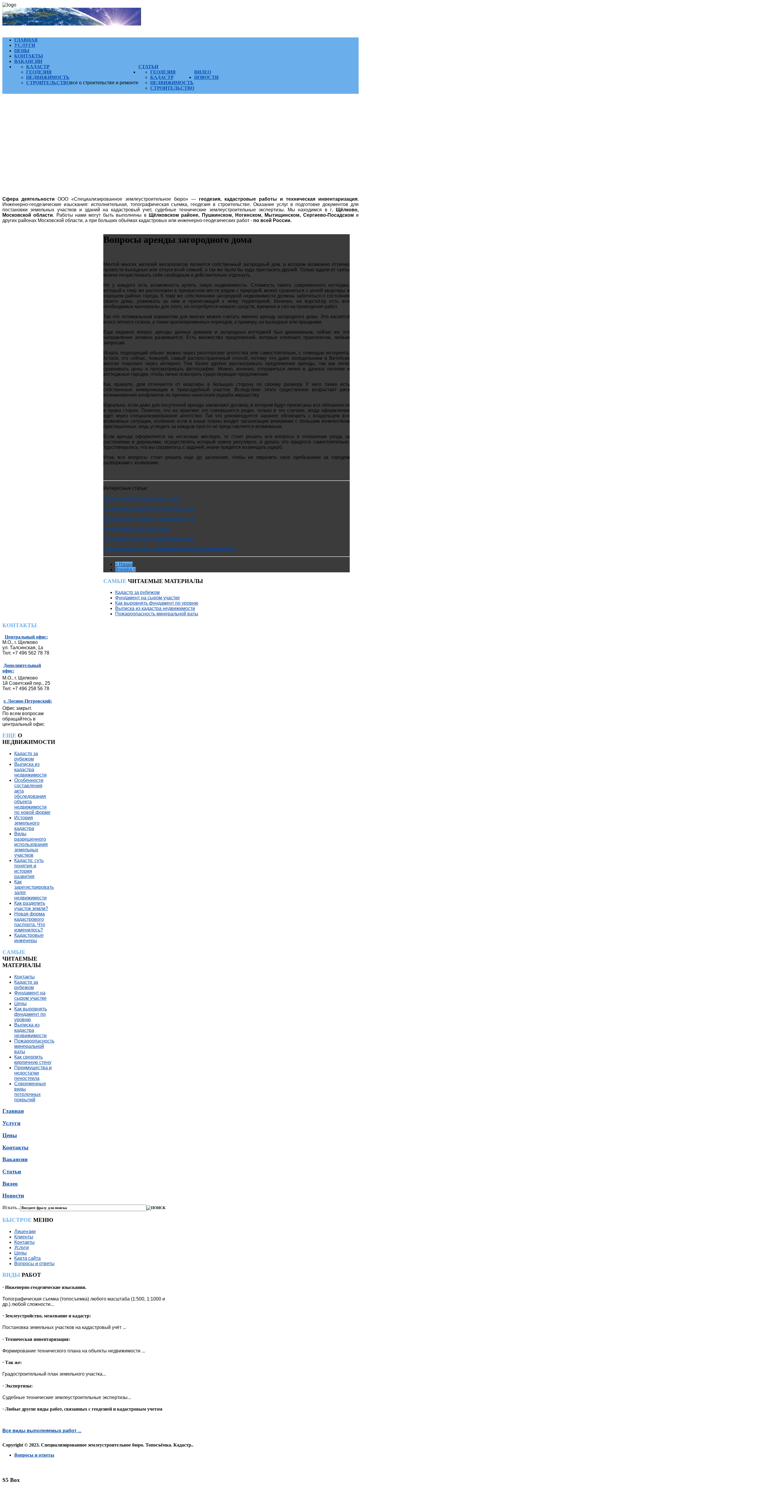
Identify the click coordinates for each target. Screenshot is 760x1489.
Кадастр (38, 66)
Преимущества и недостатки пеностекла (33, 1073)
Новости (206, 77)
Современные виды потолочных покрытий (30, 1091)
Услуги (24, 45)
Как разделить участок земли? (31, 906)
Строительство (48, 82)
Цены (21, 50)
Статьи (148, 66)
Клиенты (23, 1236)
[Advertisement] (180, 150)
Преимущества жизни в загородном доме (149, 508)
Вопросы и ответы (34, 1263)
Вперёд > (125, 569)
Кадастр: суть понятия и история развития (29, 868)
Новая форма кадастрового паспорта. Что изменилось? (29, 921)
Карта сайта (27, 1258)
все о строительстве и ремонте (104, 82)
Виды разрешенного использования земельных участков (31, 844)
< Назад (124, 564)
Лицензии (25, 1231)
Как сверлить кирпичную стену (32, 1059)
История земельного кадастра (26, 823)
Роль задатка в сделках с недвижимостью (149, 518)
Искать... (11, 1207)
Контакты (28, 55)
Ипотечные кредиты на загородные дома (148, 538)
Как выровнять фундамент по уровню (156, 603)
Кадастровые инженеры (29, 938)
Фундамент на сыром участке (147, 597)
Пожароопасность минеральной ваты (156, 613)
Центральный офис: (26, 636)
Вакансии (28, 61)
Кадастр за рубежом (137, 592)
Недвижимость (47, 77)
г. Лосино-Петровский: (28, 701)
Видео (202, 72)
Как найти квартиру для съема (136, 528)
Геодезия (39, 72)
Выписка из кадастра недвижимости (155, 608)
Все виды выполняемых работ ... (41, 1430)
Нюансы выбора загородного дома (141, 498)
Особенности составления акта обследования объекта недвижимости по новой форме (32, 796)
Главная (26, 39)
